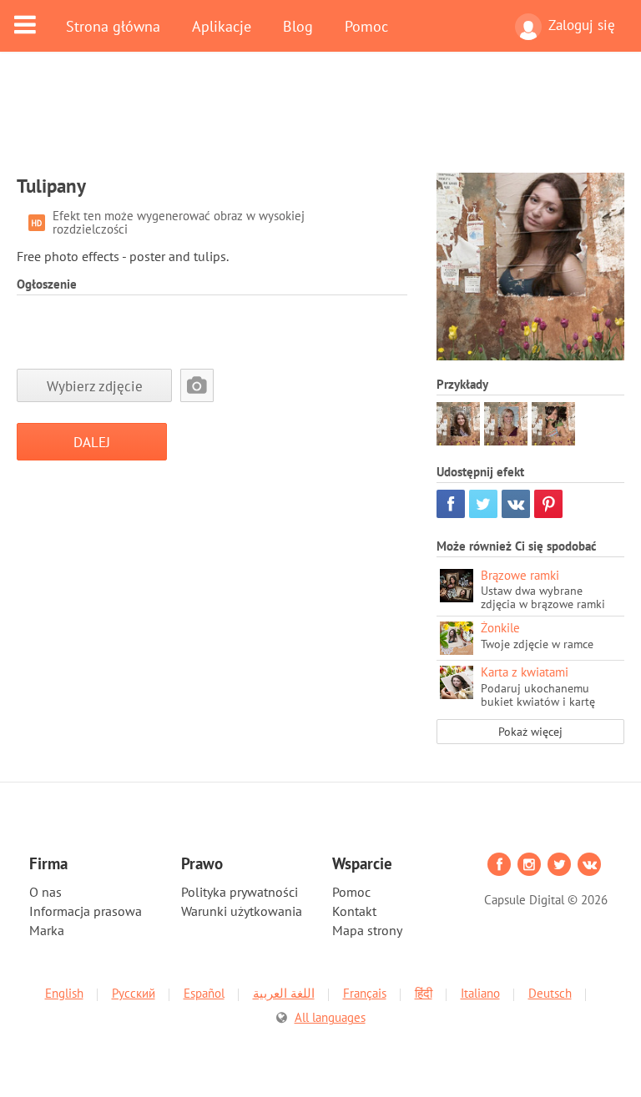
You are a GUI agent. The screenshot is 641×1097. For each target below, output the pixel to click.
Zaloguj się (581, 25)
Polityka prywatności (239, 891)
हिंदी (423, 993)
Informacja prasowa (85, 911)
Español (204, 993)
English (64, 993)
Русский (133, 993)
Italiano (480, 993)
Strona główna (113, 26)
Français (364, 993)
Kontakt (354, 911)
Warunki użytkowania (241, 911)
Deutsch (550, 993)
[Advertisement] (320, 122)
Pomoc (366, 26)
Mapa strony (367, 930)
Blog (298, 26)
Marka (46, 930)
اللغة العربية (284, 993)
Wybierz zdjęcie (95, 385)
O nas (45, 891)
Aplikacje (221, 26)
